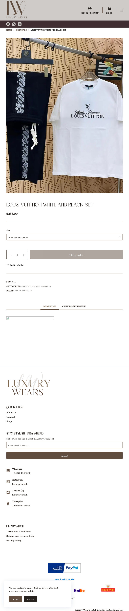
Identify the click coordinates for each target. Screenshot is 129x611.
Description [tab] (50, 306)
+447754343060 (21, 472)
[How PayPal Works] (64, 567)
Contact (10, 416)
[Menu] (121, 10)
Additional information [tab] (73, 306)
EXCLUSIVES (27, 285)
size (8, 230)
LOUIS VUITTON (23, 290)
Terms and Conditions (18, 531)
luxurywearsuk (19, 483)
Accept (16, 599)
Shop (9, 420)
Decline (30, 599)
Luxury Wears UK (21, 505)
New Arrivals (43, 285)
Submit (64, 455)
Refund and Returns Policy (20, 535)
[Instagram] (8, 24)
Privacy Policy (13, 540)
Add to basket (76, 254)
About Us (11, 411)
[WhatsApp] (14, 24)
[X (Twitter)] (20, 24)
